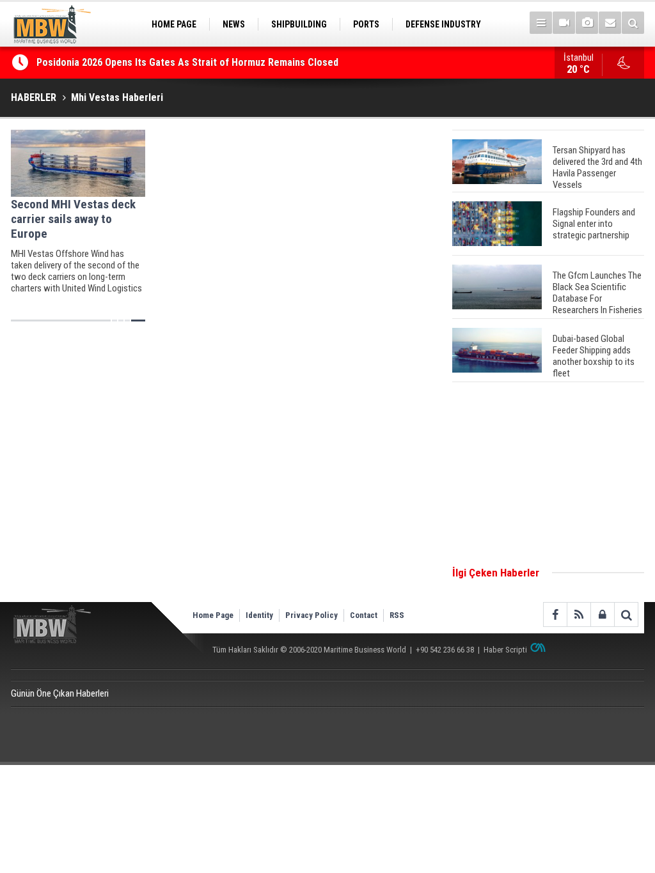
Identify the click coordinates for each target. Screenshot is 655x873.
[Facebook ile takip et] (555, 614)
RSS (397, 615)
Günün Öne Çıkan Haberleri (60, 693)
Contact (363, 615)
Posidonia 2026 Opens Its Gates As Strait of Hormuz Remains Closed (188, 62)
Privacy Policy (311, 615)
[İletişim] (610, 23)
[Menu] (541, 23)
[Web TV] (564, 23)
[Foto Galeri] (587, 23)
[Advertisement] (548, 475)
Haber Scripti (505, 649)
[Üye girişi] (602, 614)
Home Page (213, 615)
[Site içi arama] (633, 23)
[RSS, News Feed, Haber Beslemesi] (578, 614)
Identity (259, 615)
